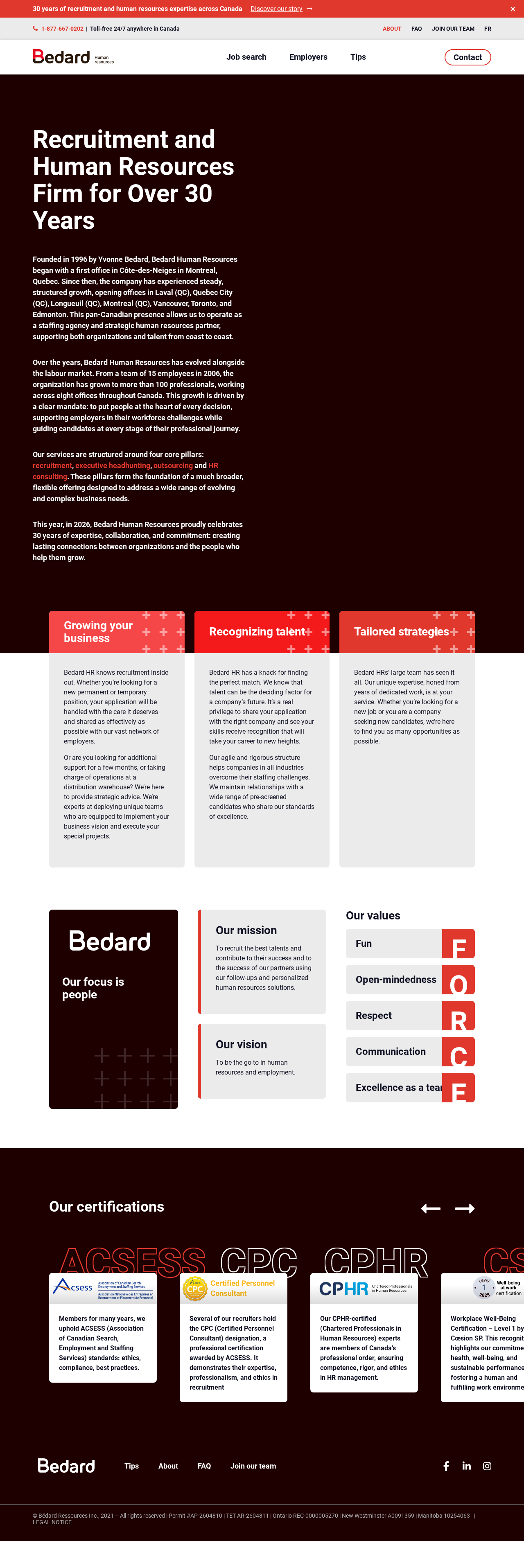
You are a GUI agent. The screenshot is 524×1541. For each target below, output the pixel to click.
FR (487, 28)
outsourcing (174, 465)
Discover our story (277, 9)
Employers (308, 57)
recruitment (52, 465)
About (392, 28)
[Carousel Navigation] (440, 1209)
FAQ (416, 28)
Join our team (453, 28)
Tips (358, 57)
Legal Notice (52, 1522)
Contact (468, 57)
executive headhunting (112, 465)
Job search (246, 57)
